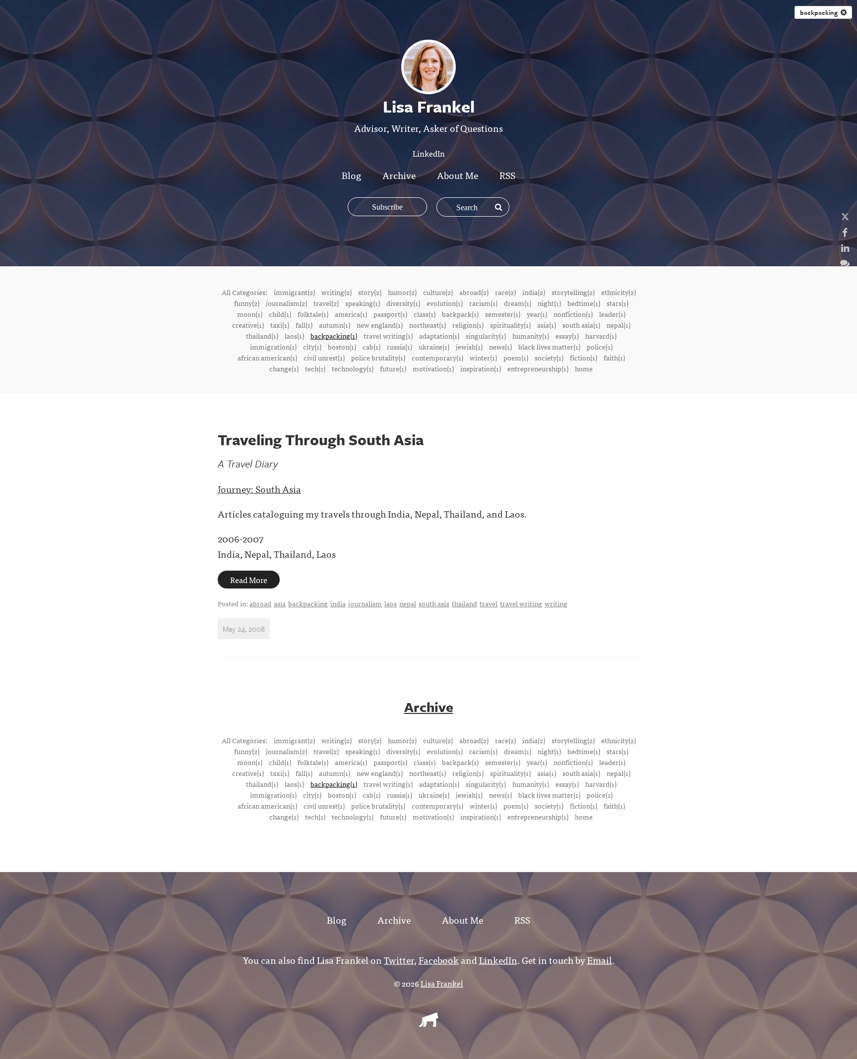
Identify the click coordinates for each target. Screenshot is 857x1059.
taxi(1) (279, 324)
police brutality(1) (378, 357)
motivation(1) (433, 368)
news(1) (500, 346)
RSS (507, 174)
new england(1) (380, 324)
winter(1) (483, 357)
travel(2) (326, 302)
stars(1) (617, 302)
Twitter (399, 959)
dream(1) (517, 302)
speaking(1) (362, 302)
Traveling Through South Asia (321, 439)
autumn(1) (334, 324)
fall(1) (304, 324)
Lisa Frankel (442, 983)
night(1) (549, 302)
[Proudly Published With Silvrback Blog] (428, 1023)
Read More (248, 579)
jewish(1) (469, 346)
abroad (260, 603)
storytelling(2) (573, 292)
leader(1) (612, 313)
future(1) (393, 368)
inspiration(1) (480, 368)
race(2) (505, 292)
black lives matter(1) (549, 346)
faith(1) (614, 357)
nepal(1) (618, 324)
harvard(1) (600, 335)
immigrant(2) (294, 292)
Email (599, 959)
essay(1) (567, 335)
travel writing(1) (388, 335)
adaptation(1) (439, 335)
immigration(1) (273, 346)
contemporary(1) (437, 357)
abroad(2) (474, 292)
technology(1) (352, 368)
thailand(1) (262, 335)
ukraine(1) (434, 346)
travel (488, 603)
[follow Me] (845, 216)
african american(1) (267, 357)
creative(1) (248, 324)
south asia (434, 603)
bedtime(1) (583, 302)
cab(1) (371, 346)
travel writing (521, 603)
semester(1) (502, 313)
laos (390, 603)
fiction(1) (583, 357)
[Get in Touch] (845, 262)
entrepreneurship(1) (537, 368)
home (584, 368)
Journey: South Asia (259, 488)
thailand (464, 603)
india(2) (533, 292)
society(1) (549, 357)
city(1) (312, 346)
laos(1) (294, 335)
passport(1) (390, 313)
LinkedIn (429, 153)
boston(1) (342, 346)
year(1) (537, 313)
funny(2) (246, 302)
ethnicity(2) (618, 292)
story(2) (369, 292)
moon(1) (249, 313)
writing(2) (336, 292)
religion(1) (468, 324)
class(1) (424, 313)
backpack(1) (460, 313)
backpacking (820, 12)
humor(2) (402, 292)
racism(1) (483, 302)
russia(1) (399, 346)
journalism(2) (286, 302)
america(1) (351, 313)
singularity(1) (486, 335)
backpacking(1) (333, 335)
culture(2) (438, 292)
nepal (407, 603)
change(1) (284, 368)
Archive (399, 174)
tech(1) (315, 368)
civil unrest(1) (324, 357)
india (338, 603)
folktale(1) (313, 313)
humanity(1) (530, 335)
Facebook (439, 959)
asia (280, 603)
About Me (457, 174)
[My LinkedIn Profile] (845, 247)
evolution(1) (445, 302)
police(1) (599, 346)
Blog (351, 174)
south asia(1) (581, 324)
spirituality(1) (510, 324)
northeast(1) (427, 324)
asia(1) (546, 324)
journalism (365, 603)
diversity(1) (403, 302)
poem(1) (515, 357)
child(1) (280, 313)
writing (556, 603)
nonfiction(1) (573, 313)
